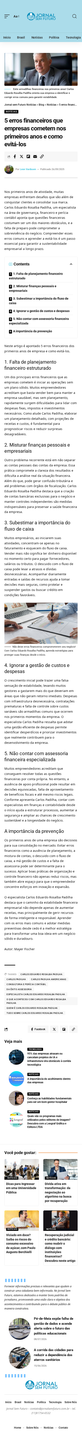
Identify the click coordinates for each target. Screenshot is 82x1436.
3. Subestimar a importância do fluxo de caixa (38, 301)
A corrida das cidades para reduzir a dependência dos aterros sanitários (53, 1355)
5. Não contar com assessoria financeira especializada (39, 321)
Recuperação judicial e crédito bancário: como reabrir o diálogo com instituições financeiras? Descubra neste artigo (60, 1247)
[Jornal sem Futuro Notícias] (41, 16)
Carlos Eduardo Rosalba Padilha (41, 974)
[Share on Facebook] (15, 156)
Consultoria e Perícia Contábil (26, 984)
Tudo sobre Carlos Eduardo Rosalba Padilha (35, 1013)
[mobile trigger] (8, 16)
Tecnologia (35, 1049)
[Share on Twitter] (21, 156)
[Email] (35, 156)
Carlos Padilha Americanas (48, 979)
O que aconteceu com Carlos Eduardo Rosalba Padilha (36, 1001)
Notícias (11, 111)
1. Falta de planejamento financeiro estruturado (36, 276)
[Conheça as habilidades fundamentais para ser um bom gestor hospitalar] (16, 1098)
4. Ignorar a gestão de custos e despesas (41, 311)
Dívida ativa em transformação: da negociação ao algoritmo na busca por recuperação (58, 1192)
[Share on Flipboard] (28, 156)
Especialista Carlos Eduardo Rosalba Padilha (36, 994)
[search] (74, 16)
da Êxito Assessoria (19, 989)
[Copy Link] (42, 156)
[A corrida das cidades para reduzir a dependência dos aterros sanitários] (20, 1358)
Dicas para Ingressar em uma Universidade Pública (21, 1188)
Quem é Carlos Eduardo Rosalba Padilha (32, 1008)
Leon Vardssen (28, 169)
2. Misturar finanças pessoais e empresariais (32, 288)
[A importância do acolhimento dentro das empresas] (16, 1078)
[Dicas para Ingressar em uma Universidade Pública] (21, 1169)
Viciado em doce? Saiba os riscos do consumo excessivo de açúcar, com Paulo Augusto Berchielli (20, 1243)
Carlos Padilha (16, 979)
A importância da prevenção (32, 331)
